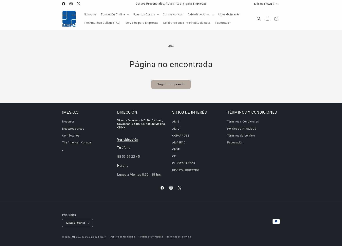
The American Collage (76, 142)
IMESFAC (76, 237)
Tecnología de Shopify (94, 237)
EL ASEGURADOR (183, 163)
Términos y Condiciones (243, 121)
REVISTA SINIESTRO (185, 170)
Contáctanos (71, 135)
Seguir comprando (171, 84)
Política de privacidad (151, 236)
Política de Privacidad (241, 128)
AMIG (176, 128)
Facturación (235, 142)
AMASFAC (178, 142)
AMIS (175, 121)
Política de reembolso (122, 236)
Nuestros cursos (73, 128)
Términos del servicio (241, 135)
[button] (114, 14)
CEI (174, 156)
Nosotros (68, 121)
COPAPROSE (180, 135)
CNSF (176, 149)
